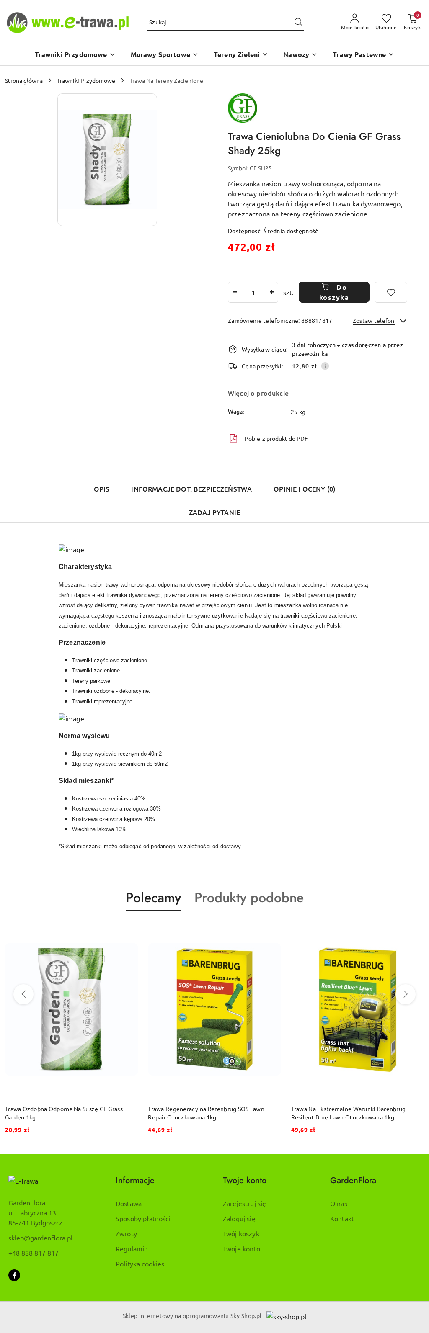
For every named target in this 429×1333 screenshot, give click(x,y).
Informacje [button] (135, 1180)
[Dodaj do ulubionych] (391, 292)
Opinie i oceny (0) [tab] (304, 488)
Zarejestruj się (244, 1203)
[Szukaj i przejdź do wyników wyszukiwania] (298, 22)
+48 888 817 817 (33, 1252)
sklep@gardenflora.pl (40, 1237)
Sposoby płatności (143, 1218)
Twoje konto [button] (244, 1180)
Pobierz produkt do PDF (276, 438)
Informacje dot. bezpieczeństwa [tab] (191, 488)
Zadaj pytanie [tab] (214, 512)
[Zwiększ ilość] (271, 292)
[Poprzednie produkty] (23, 994)
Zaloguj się (239, 1218)
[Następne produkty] (405, 994)
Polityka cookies (140, 1263)
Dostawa (129, 1203)
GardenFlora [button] (353, 1180)
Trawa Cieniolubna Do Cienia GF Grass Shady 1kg (357, 1108)
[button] (75, 55)
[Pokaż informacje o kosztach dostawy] (325, 366)
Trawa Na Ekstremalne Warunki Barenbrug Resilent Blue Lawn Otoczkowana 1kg (205, 1113)
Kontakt (342, 1218)
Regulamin (132, 1248)
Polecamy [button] (153, 897)
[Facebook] (14, 1275)
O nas (338, 1203)
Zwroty (126, 1233)
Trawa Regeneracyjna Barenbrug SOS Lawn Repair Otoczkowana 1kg (63, 1113)
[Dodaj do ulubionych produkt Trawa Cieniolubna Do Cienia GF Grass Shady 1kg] (414, 930)
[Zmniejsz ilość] (234, 292)
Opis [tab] (102, 488)
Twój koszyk (241, 1233)
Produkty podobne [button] (249, 897)
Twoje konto (241, 1248)
